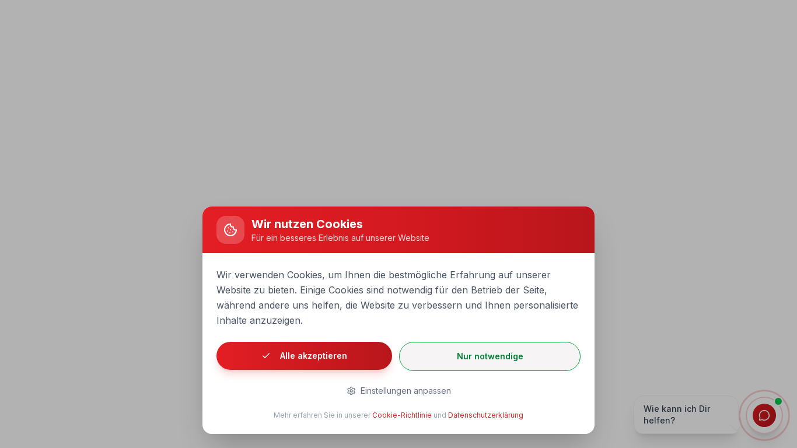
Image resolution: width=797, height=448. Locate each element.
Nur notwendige (490, 356)
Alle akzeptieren (313, 355)
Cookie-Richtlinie (402, 415)
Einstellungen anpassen (406, 391)
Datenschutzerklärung (485, 415)
